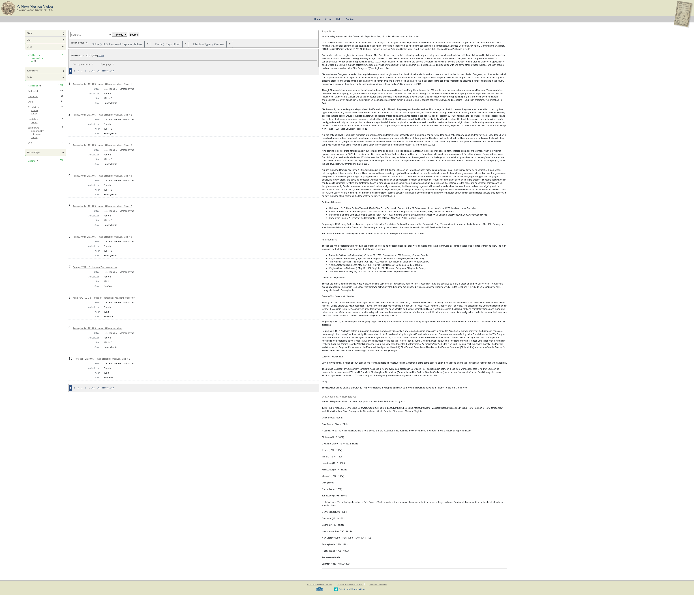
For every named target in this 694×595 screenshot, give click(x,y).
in (110, 34)
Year (29, 39)
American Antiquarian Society (319, 584)
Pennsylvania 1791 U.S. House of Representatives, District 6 (102, 176)
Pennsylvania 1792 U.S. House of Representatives (97, 328)
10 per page (105, 64)
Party (29, 77)
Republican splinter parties (33, 110)
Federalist (33, 91)
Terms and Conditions (378, 584)
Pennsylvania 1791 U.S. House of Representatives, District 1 (102, 84)
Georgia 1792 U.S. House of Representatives (95, 267)
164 (98, 71)
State (29, 33)
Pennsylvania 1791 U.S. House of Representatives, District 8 (102, 237)
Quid (30, 102)
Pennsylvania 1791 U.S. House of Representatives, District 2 (102, 115)
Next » (101, 56)
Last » (111, 71)
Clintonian (33, 96)
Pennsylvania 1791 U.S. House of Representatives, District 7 (102, 206)
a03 (30, 143)
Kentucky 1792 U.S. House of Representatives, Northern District (104, 298)
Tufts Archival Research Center (350, 584)
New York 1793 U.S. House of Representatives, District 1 (102, 359)
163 (93, 71)
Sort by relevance (81, 64)
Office (29, 46)
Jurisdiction (32, 70)
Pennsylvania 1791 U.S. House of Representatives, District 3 (102, 145)
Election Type (33, 152)
